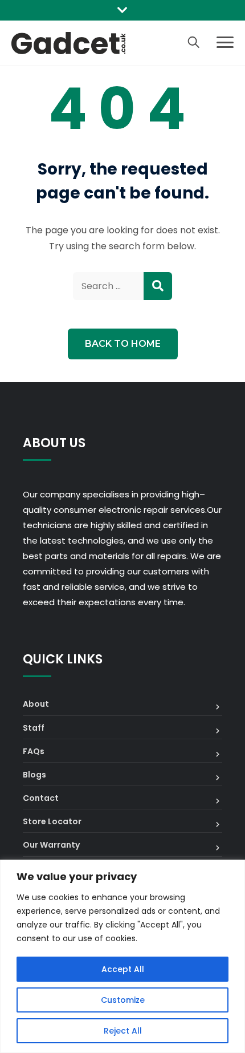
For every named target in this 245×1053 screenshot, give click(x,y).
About (36, 704)
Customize (123, 1000)
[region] (122, 956)
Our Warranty (51, 844)
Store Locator (52, 821)
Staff (33, 728)
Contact (41, 798)
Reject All (123, 1030)
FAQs (33, 751)
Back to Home (123, 343)
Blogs (34, 774)
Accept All (122, 969)
